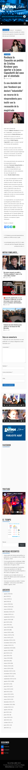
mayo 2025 (7, 627)
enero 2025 (7, 637)
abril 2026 (6, 601)
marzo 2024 (7, 663)
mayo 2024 (7, 658)
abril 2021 (6, 727)
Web (4, 378)
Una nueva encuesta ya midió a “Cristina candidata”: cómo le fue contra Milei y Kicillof (13, 274)
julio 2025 (6, 622)
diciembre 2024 (8, 640)
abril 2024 (6, 660)
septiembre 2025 (8, 617)
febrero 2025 (7, 635)
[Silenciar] (21, 405)
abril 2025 (6, 630)
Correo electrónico (8, 372)
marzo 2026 (7, 604)
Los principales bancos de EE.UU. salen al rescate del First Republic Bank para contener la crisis (14, 244)
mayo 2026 (7, 599)
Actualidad (7, 54)
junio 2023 (6, 686)
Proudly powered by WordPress (11, 765)
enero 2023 (7, 699)
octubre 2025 (7, 614)
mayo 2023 (7, 689)
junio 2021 (6, 725)
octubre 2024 (7, 645)
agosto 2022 (7, 709)
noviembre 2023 (8, 673)
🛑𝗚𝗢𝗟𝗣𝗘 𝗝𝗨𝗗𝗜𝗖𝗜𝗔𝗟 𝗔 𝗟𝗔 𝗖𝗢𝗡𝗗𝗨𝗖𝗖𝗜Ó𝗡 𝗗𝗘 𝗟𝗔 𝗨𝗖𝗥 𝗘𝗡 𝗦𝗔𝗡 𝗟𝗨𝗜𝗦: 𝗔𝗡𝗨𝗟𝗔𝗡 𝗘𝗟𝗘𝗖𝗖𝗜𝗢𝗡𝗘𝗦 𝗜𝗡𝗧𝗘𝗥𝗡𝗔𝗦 (13, 300)
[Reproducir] (4, 405)
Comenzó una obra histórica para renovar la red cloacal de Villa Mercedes (13, 326)
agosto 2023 (7, 681)
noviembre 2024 (8, 642)
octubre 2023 (7, 676)
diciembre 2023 (8, 671)
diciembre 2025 (8, 611)
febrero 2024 (7, 666)
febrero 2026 (7, 606)
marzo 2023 (7, 694)
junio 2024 (6, 655)
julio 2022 (6, 712)
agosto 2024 (7, 650)
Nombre (5, 366)
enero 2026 (7, 609)
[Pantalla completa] (23, 405)
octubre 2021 (7, 722)
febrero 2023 (7, 696)
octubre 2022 (7, 707)
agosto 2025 (7, 619)
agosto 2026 (7, 593)
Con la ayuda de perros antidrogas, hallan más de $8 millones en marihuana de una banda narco (14, 563)
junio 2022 (6, 714)
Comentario (6, 347)
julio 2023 (6, 684)
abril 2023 (6, 691)
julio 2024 (6, 653)
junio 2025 (6, 624)
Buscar (4, 542)
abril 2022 (6, 720)
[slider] (13, 405)
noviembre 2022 (8, 704)
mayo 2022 (7, 717)
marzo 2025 (7, 632)
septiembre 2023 (8, 678)
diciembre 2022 (8, 702)
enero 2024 (7, 668)
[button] (14, 400)
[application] (14, 400)
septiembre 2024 (8, 648)
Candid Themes (19, 767)
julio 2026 (6, 596)
